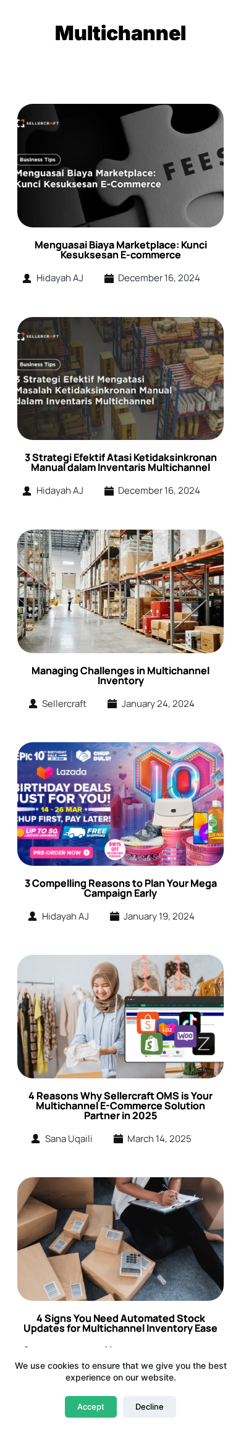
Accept (90, 1406)
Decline (149, 1406)
